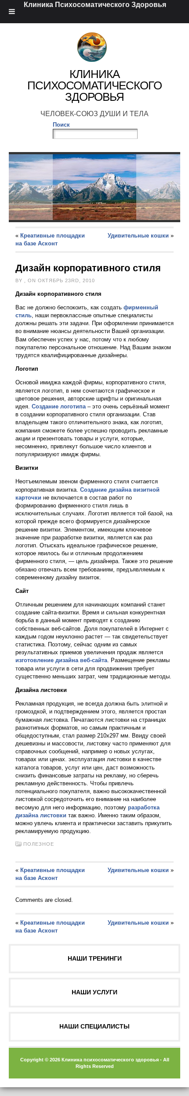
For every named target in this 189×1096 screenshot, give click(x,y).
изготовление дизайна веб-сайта (61, 660)
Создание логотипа (59, 406)
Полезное (38, 844)
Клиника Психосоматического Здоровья (94, 85)
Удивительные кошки (138, 235)
